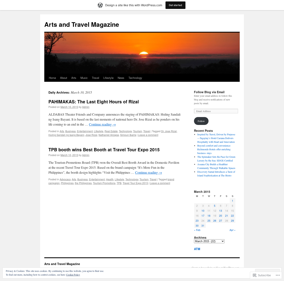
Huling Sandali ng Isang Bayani (66, 135)
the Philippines (83, 183)
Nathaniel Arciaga (109, 135)
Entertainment (85, 131)
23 (197, 220)
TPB (119, 183)
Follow (201, 121)
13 (220, 210)
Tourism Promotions (104, 183)
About (63, 78)
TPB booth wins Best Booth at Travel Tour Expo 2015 (104, 149)
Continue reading (102, 124)
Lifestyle (108, 78)
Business (70, 131)
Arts (73, 78)
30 (197, 225)
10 (202, 210)
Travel (95, 78)
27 (220, 220)
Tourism (137, 131)
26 (214, 220)
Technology (135, 78)
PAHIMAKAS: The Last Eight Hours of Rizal (93, 101)
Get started (175, 5)
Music (84, 78)
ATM (197, 249)
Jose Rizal (91, 135)
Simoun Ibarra (128, 135)
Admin (85, 107)
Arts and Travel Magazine (81, 24)
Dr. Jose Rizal (169, 131)
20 (220, 215)
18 (208, 215)
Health (110, 179)
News (121, 78)
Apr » (233, 230)
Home (52, 78)
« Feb (197, 230)
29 (232, 220)
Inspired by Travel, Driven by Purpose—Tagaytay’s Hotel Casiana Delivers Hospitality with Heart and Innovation (216, 138)
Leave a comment (148, 135)
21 (226, 215)
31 (202, 225)
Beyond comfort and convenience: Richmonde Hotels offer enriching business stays (214, 149)
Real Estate (111, 131)
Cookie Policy (73, 274)
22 (232, 215)
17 (202, 215)
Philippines (67, 183)
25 (208, 220)
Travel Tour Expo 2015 (135, 183)
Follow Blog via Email (209, 92)
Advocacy (65, 179)
